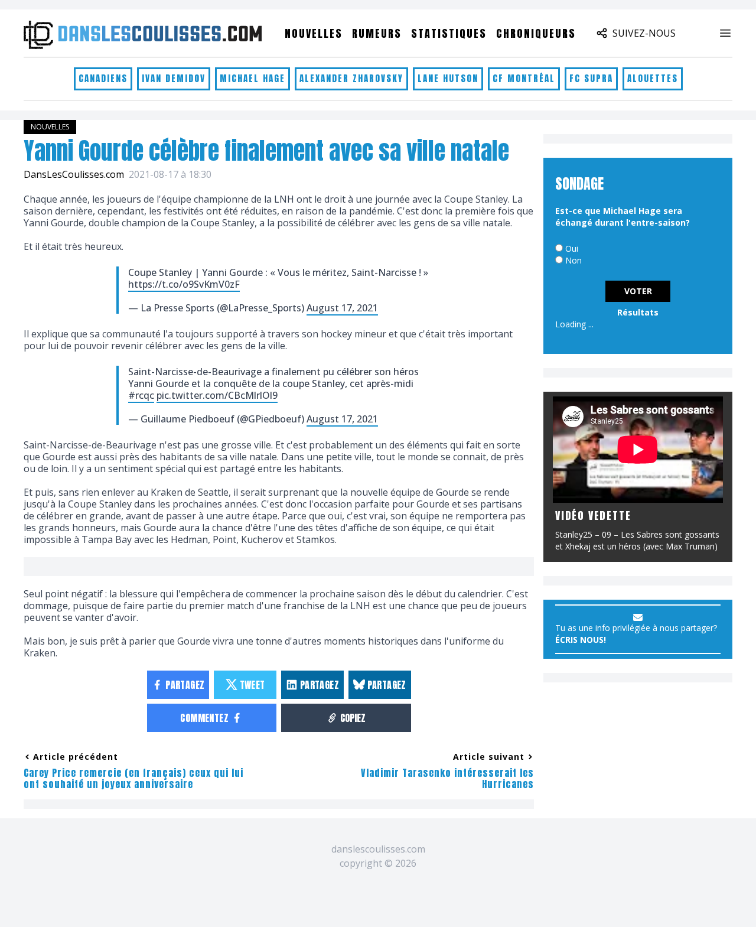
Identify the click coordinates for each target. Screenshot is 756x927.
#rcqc (141, 395)
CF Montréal (524, 78)
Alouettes (652, 78)
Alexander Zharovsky (351, 78)
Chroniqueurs (536, 33)
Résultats (638, 312)
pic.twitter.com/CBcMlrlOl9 (217, 395)
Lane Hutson (448, 78)
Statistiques (449, 33)
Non (573, 260)
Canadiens (103, 78)
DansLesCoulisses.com (74, 174)
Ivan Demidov (174, 78)
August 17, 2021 (342, 307)
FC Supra (591, 78)
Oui (571, 248)
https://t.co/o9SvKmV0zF (184, 284)
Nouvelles (314, 33)
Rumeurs (377, 33)
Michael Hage (252, 78)
